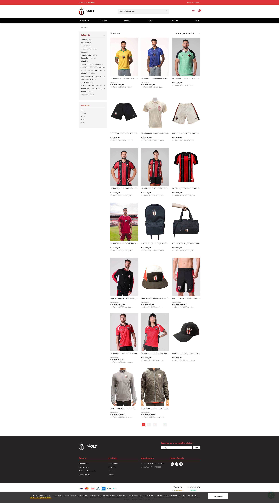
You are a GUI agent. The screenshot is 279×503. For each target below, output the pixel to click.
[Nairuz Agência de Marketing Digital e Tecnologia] (193, 490)
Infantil (150, 20)
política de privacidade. (41, 498)
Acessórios (174, 20)
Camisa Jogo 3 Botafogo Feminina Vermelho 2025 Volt (155, 353)
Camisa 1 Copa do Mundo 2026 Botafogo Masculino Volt (124, 78)
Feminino (127, 20)
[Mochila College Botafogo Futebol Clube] (155, 222)
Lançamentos (113, 463)
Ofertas (111, 474)
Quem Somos (84, 463)
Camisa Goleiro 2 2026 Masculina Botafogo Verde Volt (186, 78)
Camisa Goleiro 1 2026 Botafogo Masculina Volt (124, 243)
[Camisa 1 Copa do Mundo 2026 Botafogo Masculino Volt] (124, 57)
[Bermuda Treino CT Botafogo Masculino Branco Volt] (186, 112)
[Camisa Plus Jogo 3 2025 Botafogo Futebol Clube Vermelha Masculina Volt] (124, 332)
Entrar (189, 2)
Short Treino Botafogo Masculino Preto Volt (124, 133)
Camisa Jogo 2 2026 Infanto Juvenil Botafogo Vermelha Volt (186, 188)
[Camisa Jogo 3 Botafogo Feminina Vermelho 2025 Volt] (155, 332)
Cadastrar (197, 2)
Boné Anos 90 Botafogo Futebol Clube (155, 298)
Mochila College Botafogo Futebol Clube (155, 243)
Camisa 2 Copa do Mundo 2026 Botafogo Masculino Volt (155, 78)
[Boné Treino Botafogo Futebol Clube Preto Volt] (186, 332)
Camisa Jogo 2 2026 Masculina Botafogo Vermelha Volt (124, 188)
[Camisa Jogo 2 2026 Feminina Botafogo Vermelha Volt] (155, 167)
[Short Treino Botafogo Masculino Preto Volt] (124, 112)
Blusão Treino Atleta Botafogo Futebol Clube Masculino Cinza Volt (124, 408)
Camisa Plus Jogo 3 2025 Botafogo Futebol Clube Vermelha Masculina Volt (124, 353)
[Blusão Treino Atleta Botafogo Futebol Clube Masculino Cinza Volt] (124, 387)
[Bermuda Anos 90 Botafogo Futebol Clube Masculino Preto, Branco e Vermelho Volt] (186, 277)
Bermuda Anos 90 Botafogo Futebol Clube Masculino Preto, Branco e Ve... (186, 298)
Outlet (197, 20)
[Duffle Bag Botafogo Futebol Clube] (186, 222)
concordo (218, 496)
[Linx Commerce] (178, 490)
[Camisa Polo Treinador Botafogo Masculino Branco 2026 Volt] (155, 112)
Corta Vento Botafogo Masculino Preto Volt (155, 408)
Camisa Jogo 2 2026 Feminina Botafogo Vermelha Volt (155, 188)
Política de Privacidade (87, 471)
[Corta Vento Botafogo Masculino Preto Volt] (155, 387)
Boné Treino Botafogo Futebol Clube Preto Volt (186, 353)
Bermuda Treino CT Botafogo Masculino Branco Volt (186, 133)
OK (196, 448)
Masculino (103, 20)
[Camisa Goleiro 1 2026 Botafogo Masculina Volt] (124, 222)
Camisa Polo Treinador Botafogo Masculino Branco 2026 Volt (155, 133)
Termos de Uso (84, 474)
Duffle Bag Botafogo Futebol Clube (185, 243)
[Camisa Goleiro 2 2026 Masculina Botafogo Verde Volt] (186, 57)
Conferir (91, 2)
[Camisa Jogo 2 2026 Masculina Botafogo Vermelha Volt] (124, 167)
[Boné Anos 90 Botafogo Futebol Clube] (155, 277)
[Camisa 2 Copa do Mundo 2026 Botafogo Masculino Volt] (155, 57)
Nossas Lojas (84, 467)
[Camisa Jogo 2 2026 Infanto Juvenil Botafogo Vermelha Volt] (186, 167)
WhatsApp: (151, 467)
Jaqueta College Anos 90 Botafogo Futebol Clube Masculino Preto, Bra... (124, 298)
